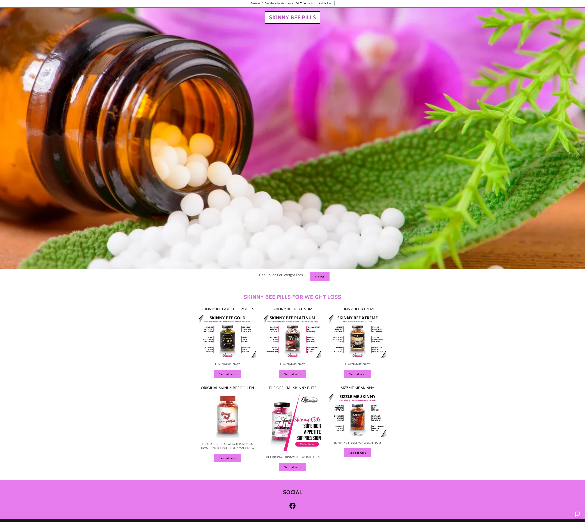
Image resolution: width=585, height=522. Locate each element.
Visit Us (319, 276)
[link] (292, 18)
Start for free (325, 3)
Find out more (227, 374)
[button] (577, 514)
